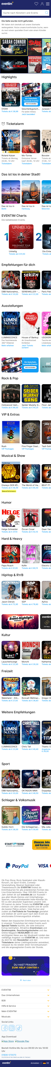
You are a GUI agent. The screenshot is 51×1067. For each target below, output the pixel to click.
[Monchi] (35, 64)
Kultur (6, 635)
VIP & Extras (11, 414)
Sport (6, 764)
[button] (25, 980)
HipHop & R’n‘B (12, 575)
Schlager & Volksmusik (18, 800)
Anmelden (35, 1063)
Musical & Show (13, 456)
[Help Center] (25, 966)
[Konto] (42, 4)
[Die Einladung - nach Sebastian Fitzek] (14, 64)
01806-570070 (9, 1055)
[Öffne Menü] (47, 4)
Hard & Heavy (12, 539)
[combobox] (23, 13)
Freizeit (7, 671)
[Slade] (35, 47)
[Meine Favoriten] (36, 3)
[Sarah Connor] (14, 47)
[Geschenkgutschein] (20, 365)
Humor (7, 502)
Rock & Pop (10, 378)
